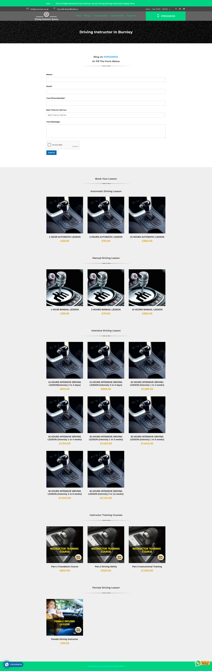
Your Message (53, 122)
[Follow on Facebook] (176, 8)
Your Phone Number (56, 98)
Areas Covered (100, 16)
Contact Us (131, 16)
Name (49, 74)
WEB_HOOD (119, 666)
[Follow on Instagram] (180, 8)
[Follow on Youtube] (184, 8)
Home (78, 16)
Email (49, 86)
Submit (51, 152)
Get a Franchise (117, 16)
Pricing (87, 16)
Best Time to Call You (56, 110)
